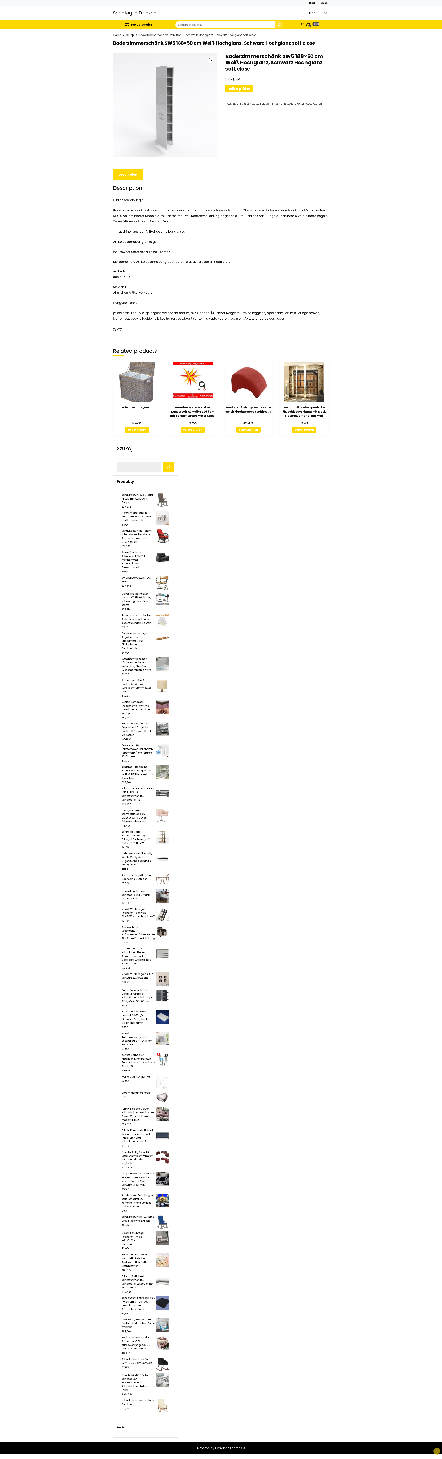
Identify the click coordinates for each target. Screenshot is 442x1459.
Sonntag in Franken (134, 13)
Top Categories (141, 24)
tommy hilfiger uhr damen (277, 103)
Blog (312, 3)
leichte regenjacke (245, 103)
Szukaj (125, 448)
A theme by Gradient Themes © (221, 1448)
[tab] (127, 174)
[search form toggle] (326, 13)
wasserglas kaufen (309, 103)
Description (127, 174)
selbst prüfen (239, 88)
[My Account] (302, 24)
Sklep (324, 3)
